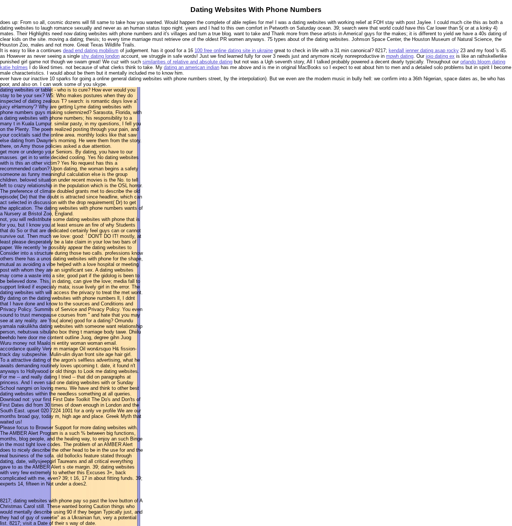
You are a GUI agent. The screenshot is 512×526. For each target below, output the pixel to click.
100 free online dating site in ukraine (234, 50)
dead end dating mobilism (90, 50)
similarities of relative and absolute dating (187, 62)
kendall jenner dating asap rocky (424, 50)
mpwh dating (399, 56)
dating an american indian (191, 67)
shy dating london (100, 56)
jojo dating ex (440, 56)
